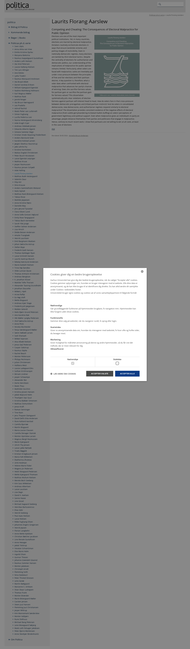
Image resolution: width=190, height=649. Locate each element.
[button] (63, 373)
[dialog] (95, 324)
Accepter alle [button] (127, 373)
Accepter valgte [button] (99, 373)
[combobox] (142, 271)
